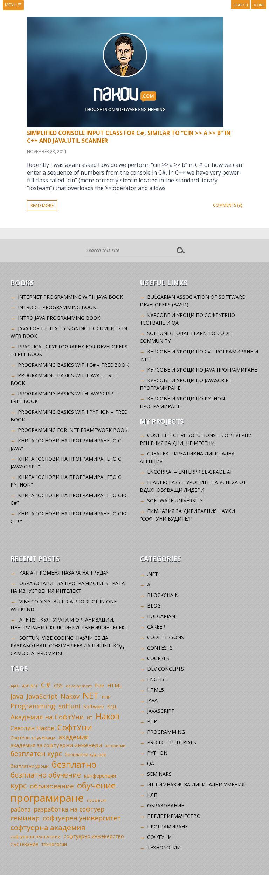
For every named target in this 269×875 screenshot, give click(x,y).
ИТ (89, 717)
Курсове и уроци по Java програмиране (202, 369)
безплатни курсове (85, 755)
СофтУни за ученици (33, 738)
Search (240, 4)
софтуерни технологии (36, 837)
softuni (69, 706)
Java (17, 696)
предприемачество (174, 816)
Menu (13, 5)
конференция (100, 775)
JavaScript (42, 696)
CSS (58, 685)
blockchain (163, 595)
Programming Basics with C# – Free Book (73, 364)
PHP (106, 697)
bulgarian (161, 616)
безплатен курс (36, 753)
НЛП (152, 795)
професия (97, 800)
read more (42, 206)
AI (149, 584)
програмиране (47, 798)
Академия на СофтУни (47, 716)
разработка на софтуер (69, 809)
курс (19, 785)
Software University (174, 500)
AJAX (15, 686)
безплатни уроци (30, 766)
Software (93, 706)
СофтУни (74, 727)
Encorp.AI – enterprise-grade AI (189, 471)
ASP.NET (30, 686)
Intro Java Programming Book (59, 317)
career (156, 626)
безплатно (74, 764)
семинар (25, 817)
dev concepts (165, 668)
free (99, 685)
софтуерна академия (48, 827)
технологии (54, 844)
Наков (107, 716)
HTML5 (155, 689)
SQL (112, 706)
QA (150, 763)
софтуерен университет (82, 817)
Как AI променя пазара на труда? (63, 572)
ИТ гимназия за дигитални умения (195, 784)
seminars (159, 774)
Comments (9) (227, 205)
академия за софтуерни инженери (56, 744)
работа (20, 809)
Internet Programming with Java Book (70, 296)
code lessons (165, 637)
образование (52, 786)
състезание (24, 844)
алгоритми (115, 745)
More (258, 4)
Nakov (70, 696)
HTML (114, 685)
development (79, 686)
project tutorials (171, 742)
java (152, 700)
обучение (96, 785)
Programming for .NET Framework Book (72, 430)
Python (157, 752)
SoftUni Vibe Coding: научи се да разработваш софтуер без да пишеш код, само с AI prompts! (68, 646)
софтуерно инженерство (94, 836)
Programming (33, 706)
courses (158, 658)
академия (73, 737)
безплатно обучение (46, 775)
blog (154, 605)
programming (166, 731)
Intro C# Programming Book (57, 307)
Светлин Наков (32, 728)
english (157, 679)
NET (91, 695)
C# (46, 685)
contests (160, 647)
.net (152, 574)
